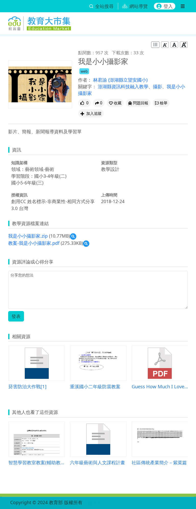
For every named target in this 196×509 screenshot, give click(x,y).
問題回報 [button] (140, 103)
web (84, 71)
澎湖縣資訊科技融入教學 (123, 86)
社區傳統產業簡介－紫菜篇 (159, 462)
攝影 (157, 86)
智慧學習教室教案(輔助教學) (36, 462)
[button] (115, 103)
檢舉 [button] (163, 103)
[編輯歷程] (155, 44)
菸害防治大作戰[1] (27, 386)
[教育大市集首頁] (39, 22)
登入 (168, 6)
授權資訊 (19, 195)
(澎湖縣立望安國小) (128, 80)
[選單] (182, 6)
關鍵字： (87, 86)
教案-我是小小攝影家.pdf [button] (33, 243)
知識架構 (19, 162)
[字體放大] (184, 44)
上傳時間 (109, 195)
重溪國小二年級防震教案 (95, 386)
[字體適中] (174, 44)
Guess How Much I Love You (160, 386)
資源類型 (109, 162)
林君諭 (100, 80)
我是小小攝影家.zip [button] (28, 236)
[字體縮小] (165, 44)
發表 (16, 316)
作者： (85, 80)
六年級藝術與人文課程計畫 (97, 462)
